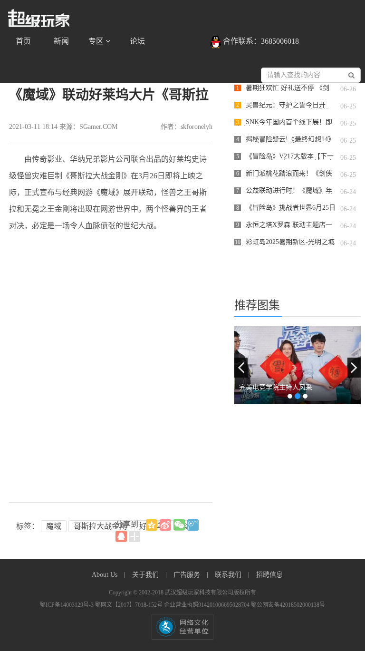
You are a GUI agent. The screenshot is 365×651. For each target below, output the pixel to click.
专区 (97, 41)
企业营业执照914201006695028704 (207, 605)
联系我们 (229, 574)
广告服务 (187, 574)
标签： (27, 526)
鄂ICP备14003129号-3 (67, 605)
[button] (241, 368)
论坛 (137, 41)
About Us (105, 574)
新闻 (61, 41)
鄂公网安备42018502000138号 (288, 605)
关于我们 (146, 574)
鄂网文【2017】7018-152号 (129, 605)
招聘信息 (269, 574)
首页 (23, 41)
